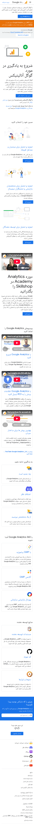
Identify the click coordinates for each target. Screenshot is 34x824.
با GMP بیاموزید (23, 552)
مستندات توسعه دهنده (21, 634)
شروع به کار (28, 161)
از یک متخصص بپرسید (21, 516)
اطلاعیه (10, 25)
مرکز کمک (30, 775)
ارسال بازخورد (17, 733)
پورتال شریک (29, 806)
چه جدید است (25, 473)
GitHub (30, 25)
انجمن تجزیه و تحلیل (27, 798)
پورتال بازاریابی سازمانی (21, 599)
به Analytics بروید (25, 16)
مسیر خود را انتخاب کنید (24, 96)
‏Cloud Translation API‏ (16, 32)
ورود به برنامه (5, 2)
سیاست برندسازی (28, 820)
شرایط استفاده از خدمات (26, 812)
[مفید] (18, 728)
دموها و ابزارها (25, 679)
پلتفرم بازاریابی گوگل (27, 809)
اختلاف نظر (26, 494)
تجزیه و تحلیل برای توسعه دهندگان (17, 226)
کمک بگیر (30, 784)
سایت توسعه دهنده (27, 778)
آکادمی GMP (25, 577)
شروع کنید (27, 314)
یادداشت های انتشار (27, 781)
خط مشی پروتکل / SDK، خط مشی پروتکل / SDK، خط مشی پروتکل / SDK (17, 816)
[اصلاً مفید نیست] (15, 728)
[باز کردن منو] (30, 2)
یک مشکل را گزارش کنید (26, 787)
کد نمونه (27, 656)
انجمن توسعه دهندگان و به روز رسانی (23, 795)
